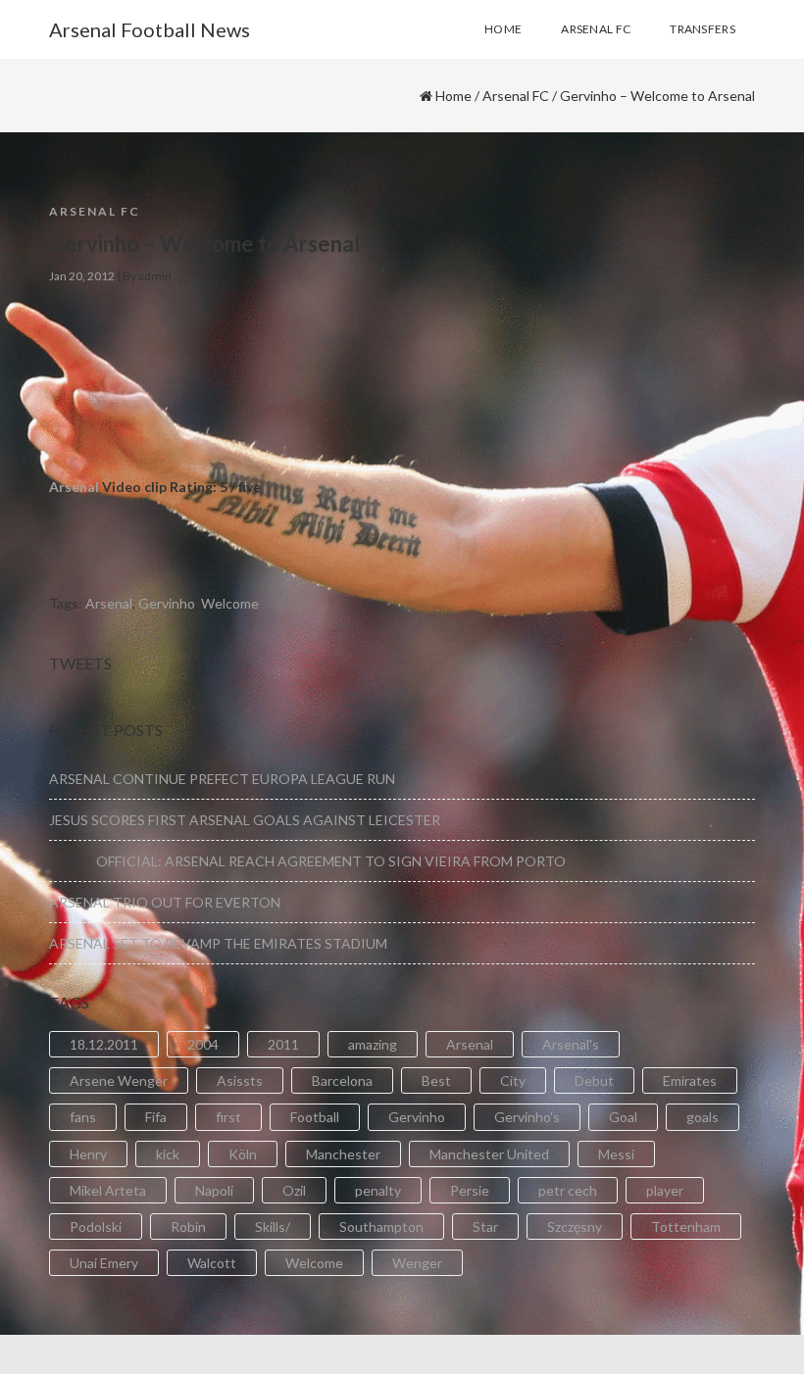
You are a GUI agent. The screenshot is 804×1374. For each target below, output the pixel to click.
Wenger (417, 1262)
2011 (283, 1044)
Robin (188, 1226)
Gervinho (166, 603)
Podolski (96, 1226)
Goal (623, 1116)
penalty (378, 1190)
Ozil (294, 1190)
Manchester (343, 1154)
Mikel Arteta (108, 1190)
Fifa (156, 1116)
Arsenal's (570, 1044)
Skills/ (272, 1226)
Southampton (381, 1226)
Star (485, 1226)
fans (83, 1116)
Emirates (690, 1080)
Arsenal (74, 486)
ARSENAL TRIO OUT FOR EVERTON (164, 902)
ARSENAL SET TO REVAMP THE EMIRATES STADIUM (218, 943)
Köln (242, 1154)
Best (436, 1080)
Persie (469, 1190)
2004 (203, 1044)
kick (167, 1154)
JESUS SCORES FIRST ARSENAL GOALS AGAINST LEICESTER (244, 819)
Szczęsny (574, 1226)
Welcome (230, 603)
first (228, 1116)
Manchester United (489, 1154)
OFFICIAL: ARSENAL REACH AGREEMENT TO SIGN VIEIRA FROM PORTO (307, 861)
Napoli (214, 1190)
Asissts (240, 1080)
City (513, 1080)
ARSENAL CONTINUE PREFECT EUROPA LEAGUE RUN (222, 778)
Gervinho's (527, 1116)
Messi (616, 1154)
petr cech (567, 1190)
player (664, 1190)
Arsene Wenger (119, 1080)
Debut (594, 1080)
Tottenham (686, 1226)
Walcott (211, 1262)
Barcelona (342, 1080)
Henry (88, 1154)
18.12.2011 (104, 1044)
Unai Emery (104, 1262)
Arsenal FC (515, 95)
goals (702, 1116)
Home (453, 95)
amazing (372, 1044)
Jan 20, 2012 (82, 276)
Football (314, 1116)
